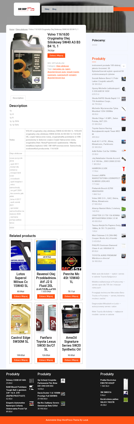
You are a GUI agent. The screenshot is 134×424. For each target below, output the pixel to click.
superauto (52, 75)
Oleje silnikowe (22, 29)
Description (18, 98)
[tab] (18, 98)
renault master (73, 72)
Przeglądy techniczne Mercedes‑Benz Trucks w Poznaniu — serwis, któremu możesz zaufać (108, 295)
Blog (54, 9)
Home (11, 29)
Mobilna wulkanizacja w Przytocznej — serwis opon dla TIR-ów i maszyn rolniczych (108, 285)
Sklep (47, 9)
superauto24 (62, 75)
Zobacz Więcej (56, 55)
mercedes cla (58, 69)
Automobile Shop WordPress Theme (62, 420)
